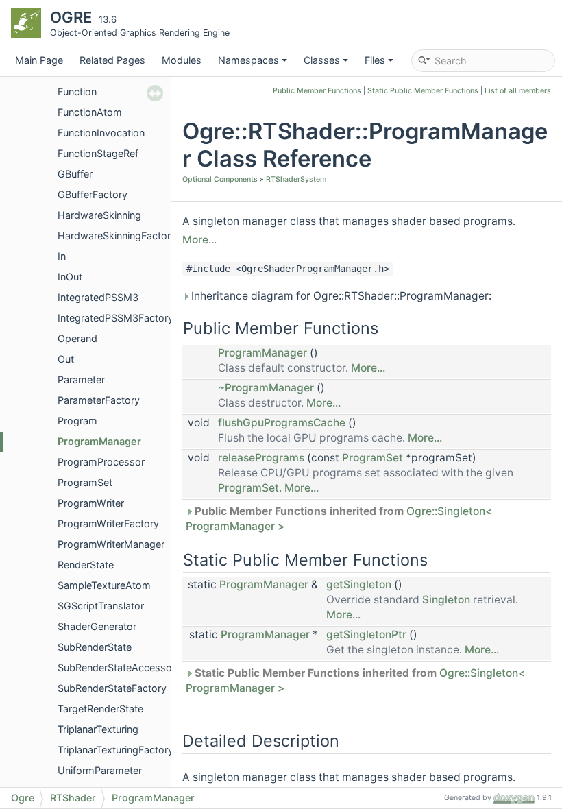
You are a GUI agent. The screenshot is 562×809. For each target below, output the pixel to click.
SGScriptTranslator (101, 606)
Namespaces (248, 60)
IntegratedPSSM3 (98, 297)
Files (375, 60)
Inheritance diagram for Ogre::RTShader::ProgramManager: (339, 295)
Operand (77, 338)
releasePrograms (261, 457)
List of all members (518, 90)
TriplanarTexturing (98, 729)
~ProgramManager (266, 387)
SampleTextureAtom (104, 585)
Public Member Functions (317, 90)
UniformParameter (100, 770)
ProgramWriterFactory (108, 523)
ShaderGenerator (97, 626)
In (62, 256)
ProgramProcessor (101, 462)
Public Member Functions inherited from (339, 519)
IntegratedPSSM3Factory (115, 318)
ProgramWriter (91, 503)
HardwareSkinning (99, 215)
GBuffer (75, 174)
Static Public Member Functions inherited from (355, 680)
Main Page (39, 60)
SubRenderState (95, 647)
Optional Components (220, 179)
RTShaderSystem (296, 179)
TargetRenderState (100, 708)
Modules (181, 60)
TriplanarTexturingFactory (115, 750)
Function (77, 91)
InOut (70, 276)
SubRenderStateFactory (112, 688)
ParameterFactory (99, 400)
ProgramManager (99, 441)
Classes (322, 60)
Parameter (81, 379)
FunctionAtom (90, 112)
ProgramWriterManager (111, 544)
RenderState (86, 564)
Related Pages (112, 60)
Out (66, 359)
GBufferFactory (92, 194)
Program (77, 420)
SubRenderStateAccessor (116, 667)
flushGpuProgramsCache (281, 422)
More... (199, 239)
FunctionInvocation (101, 132)
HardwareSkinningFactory (117, 235)
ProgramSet (85, 482)
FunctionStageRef (98, 153)
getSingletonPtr (366, 634)
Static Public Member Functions (422, 90)
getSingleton (358, 584)
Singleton (446, 599)
